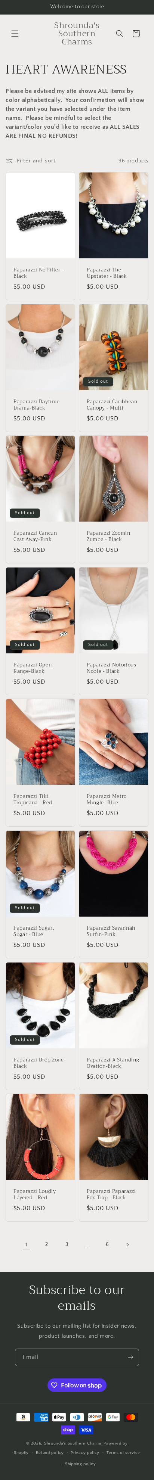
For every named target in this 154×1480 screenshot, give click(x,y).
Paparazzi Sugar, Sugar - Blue (33, 931)
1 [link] (26, 1244)
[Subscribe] (130, 1357)
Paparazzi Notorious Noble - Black (111, 668)
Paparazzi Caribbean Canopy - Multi (112, 405)
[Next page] (127, 1245)
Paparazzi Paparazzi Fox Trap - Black (111, 1194)
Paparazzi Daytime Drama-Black (36, 405)
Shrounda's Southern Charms (74, 1443)
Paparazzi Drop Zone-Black (39, 1063)
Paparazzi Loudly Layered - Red (34, 1194)
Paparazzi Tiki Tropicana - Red (32, 799)
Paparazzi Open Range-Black (32, 668)
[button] (15, 33)
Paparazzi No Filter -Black (38, 273)
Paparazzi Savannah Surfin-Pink (111, 931)
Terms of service (123, 1453)
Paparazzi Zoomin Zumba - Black (108, 536)
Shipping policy (80, 1464)
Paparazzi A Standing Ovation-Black (113, 1063)
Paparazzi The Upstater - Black (107, 273)
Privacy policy (85, 1453)
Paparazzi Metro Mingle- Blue (107, 799)
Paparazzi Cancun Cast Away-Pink (35, 536)
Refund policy (50, 1453)
